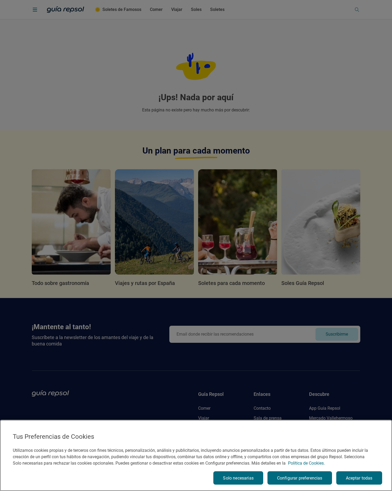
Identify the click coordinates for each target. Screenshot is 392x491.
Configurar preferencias (299, 478)
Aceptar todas (359, 478)
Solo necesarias (238, 478)
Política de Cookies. (306, 463)
